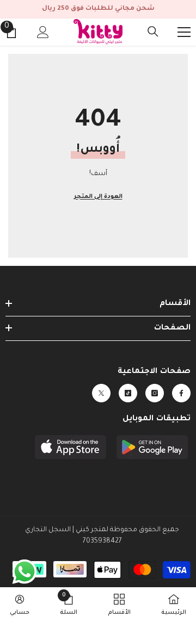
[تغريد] (101, 393)
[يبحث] (153, 31)
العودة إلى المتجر (98, 197)
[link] (68, 604)
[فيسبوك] (181, 393)
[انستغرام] (154, 393)
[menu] (184, 32)
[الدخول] (43, 32)
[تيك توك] (128, 393)
